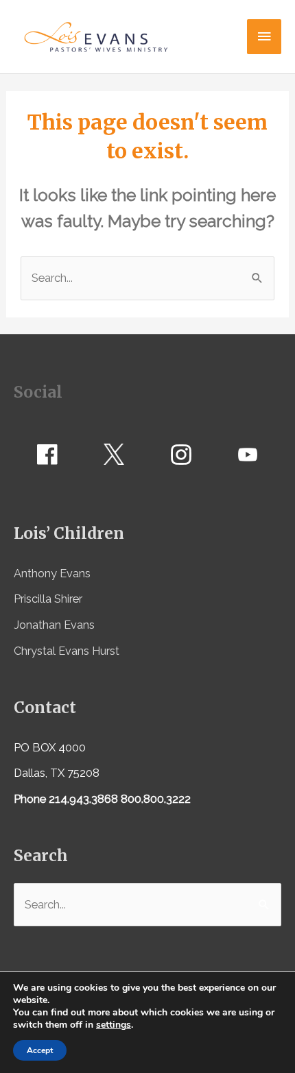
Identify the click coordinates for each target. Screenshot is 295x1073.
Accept (40, 1050)
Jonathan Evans (54, 624)
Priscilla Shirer (48, 598)
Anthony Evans (52, 573)
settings (113, 1025)
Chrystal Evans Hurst (66, 651)
